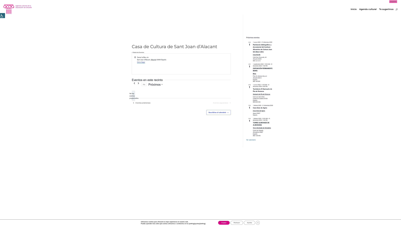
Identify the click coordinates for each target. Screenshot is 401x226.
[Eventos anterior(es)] (134, 83)
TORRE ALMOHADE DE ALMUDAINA (261, 124)
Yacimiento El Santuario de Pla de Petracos (262, 90)
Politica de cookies (164, 150)
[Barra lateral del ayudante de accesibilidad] (2, 15)
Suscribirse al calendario (217, 112)
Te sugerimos (386, 9)
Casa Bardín (256, 55)
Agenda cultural (368, 9)
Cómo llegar (141, 62)
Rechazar (237, 223)
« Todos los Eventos (138, 52)
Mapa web (131, 150)
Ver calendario (251, 140)
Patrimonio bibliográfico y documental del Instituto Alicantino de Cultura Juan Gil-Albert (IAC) (262, 48)
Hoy (144, 84)
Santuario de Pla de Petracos (261, 94)
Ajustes (249, 223)
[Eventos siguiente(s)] (138, 83)
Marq (254, 73)
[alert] (133, 96)
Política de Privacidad (146, 150)
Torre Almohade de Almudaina (262, 128)
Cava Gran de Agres (260, 108)
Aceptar (224, 223)
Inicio (354, 9)
